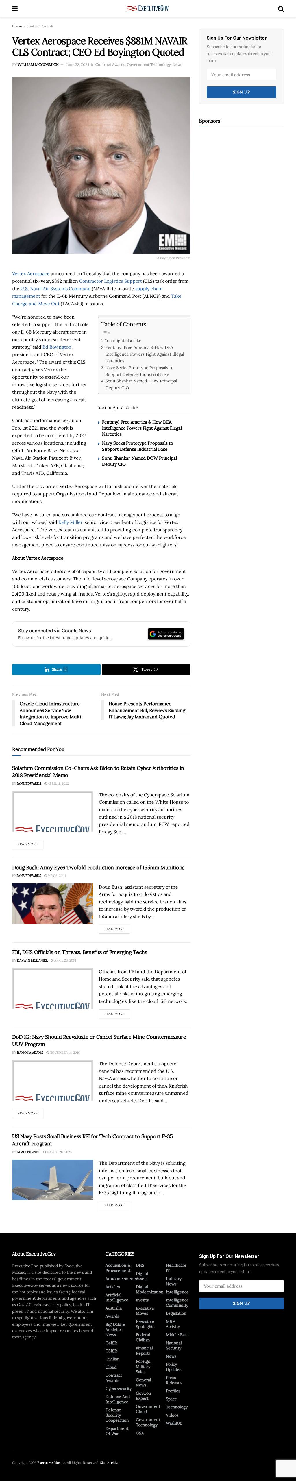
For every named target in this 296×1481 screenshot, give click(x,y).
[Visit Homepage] (148, 8)
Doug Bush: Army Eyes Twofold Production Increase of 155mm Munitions (98, 867)
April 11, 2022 (58, 783)
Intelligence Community (177, 1302)
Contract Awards (40, 26)
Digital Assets (142, 1276)
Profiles (173, 1390)
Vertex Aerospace (31, 273)
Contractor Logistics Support (110, 281)
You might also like (123, 340)
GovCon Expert (143, 1396)
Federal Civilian (143, 1337)
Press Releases (174, 1380)
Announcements (121, 1278)
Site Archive (109, 1462)
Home (17, 26)
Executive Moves (145, 1311)
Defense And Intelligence (118, 1399)
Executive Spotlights (145, 1324)
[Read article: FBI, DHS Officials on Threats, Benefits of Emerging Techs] (52, 988)
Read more (30, 843)
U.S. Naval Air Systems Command (56, 288)
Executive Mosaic (51, 1462)
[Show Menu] (15, 8)
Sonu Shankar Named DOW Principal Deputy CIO (141, 384)
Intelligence (177, 1292)
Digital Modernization (150, 1289)
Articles (113, 1286)
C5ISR (111, 1351)
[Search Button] (281, 8)
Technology (177, 1407)
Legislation (176, 1313)
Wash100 (174, 1423)
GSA (140, 1433)
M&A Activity (173, 1324)
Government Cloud (148, 1409)
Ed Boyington (56, 347)
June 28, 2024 (77, 64)
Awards (112, 1316)
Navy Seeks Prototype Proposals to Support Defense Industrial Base (139, 371)
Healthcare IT (176, 1268)
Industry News (174, 1281)
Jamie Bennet (28, 1152)
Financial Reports (144, 1350)
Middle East (177, 1334)
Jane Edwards (29, 783)
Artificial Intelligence (117, 1297)
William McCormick (38, 64)
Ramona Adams (30, 1053)
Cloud (111, 1367)
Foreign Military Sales (143, 1366)
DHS (140, 1265)
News (177, 64)
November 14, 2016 (64, 1053)
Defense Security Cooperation (117, 1415)
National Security (174, 1345)
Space (171, 1399)
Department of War (117, 1431)
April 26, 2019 (64, 960)
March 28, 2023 (59, 1152)
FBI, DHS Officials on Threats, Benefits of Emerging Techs (79, 952)
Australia (114, 1308)
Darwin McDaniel (32, 960)
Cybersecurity (119, 1388)
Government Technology (149, 64)
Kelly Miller (70, 522)
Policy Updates (173, 1367)
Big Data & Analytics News (115, 1329)
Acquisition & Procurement (118, 1268)
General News (143, 1382)
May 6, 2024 (56, 876)
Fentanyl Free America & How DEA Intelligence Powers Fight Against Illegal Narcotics (145, 354)
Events (142, 1300)
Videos (172, 1415)
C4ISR (111, 1342)
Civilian (113, 1359)
